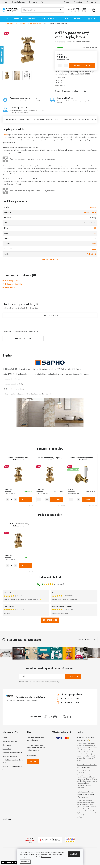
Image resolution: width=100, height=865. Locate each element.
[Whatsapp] (64, 716)
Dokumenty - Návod (12, 280)
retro (6, 134)
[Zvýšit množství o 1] (66, 65)
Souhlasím (74, 854)
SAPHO (62, 85)
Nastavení (25, 861)
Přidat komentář (23, 338)
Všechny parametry (49, 259)
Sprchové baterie (90, 212)
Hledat (61, 10)
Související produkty (85, 119)
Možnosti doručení (92, 48)
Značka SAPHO (69, 119)
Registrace (93, 2)
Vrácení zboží (7, 749)
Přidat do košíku (82, 66)
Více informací (46, 857)
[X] (50, 716)
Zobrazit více (50, 620)
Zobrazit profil (85, 640)
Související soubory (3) (26, 119)
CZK (67, 2)
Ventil (94, 249)
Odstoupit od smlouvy (9, 862)
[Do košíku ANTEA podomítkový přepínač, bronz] (56, 499)
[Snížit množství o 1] (60, 65)
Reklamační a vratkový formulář (12, 753)
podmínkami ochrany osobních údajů (48, 682)
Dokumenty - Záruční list (13, 284)
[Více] (91, 19)
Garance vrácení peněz (10, 756)
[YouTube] (69, 716)
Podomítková (91, 254)
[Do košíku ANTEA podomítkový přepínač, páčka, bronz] (88, 499)
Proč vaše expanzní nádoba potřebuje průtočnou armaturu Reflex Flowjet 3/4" (36, 747)
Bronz (94, 243)
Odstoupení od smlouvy (18, 2)
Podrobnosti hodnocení (83, 42)
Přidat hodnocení (50, 315)
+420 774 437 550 (78, 9)
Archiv (33, 761)
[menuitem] (7, 19)
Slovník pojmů (33, 2)
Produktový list (10, 287)
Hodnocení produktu (43, 119)
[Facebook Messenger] (59, 716)
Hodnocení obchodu (50, 577)
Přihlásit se (73, 676)
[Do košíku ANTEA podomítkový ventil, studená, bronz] (25, 499)
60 (95, 228)
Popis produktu (9, 119)
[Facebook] (45, 716)
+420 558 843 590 (70, 702)
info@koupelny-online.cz (72, 694)
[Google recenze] (70, 840)
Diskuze (57, 119)
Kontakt (5, 2)
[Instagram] (55, 716)
